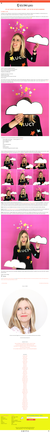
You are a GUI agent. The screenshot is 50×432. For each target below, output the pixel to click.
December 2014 (25, 378)
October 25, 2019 (4, 11)
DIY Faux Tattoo (4, 283)
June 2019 (25, 365)
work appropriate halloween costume (11, 279)
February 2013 (25, 400)
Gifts (12, 419)
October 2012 (25, 405)
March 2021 (25, 357)
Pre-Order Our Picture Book (44, 283)
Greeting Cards (14, 416)
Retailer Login (4, 419)
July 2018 (25, 370)
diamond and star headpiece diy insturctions (24, 278)
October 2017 (25, 373)
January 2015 (25, 377)
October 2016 (25, 376)
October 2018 (25, 369)
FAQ (1, 420)
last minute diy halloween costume (36, 278)
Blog (2, 421)
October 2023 (25, 355)
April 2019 (25, 366)
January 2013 (25, 401)
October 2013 (25, 390)
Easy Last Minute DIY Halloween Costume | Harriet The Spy (25, 343)
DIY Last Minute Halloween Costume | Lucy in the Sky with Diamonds (25, 348)
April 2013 (25, 397)
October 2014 (25, 381)
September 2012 (25, 406)
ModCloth (46, 80)
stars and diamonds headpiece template (28, 202)
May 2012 (25, 409)
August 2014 (25, 382)
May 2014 (25, 386)
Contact (3, 422)
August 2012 (25, 408)
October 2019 (25, 361)
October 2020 (25, 358)
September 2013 (25, 392)
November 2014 (25, 380)
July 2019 (25, 363)
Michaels (21, 139)
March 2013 (25, 398)
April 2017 (25, 374)
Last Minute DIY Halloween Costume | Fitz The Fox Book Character (25, 346)
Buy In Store (14, 424)
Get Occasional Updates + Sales (35, 415)
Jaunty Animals (14, 420)
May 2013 (25, 396)
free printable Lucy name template (12, 209)
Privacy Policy (4, 423)
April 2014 (25, 388)
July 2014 (25, 384)
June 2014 (25, 385)
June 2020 (25, 359)
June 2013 (25, 394)
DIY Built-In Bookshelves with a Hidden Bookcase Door (25, 344)
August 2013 (25, 393)
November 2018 (25, 367)
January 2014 (25, 389)
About (2, 416)
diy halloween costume (7, 278)
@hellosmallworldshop (25, 427)
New (12, 423)
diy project (12, 278)
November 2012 (25, 404)
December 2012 (25, 402)
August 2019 (25, 362)
